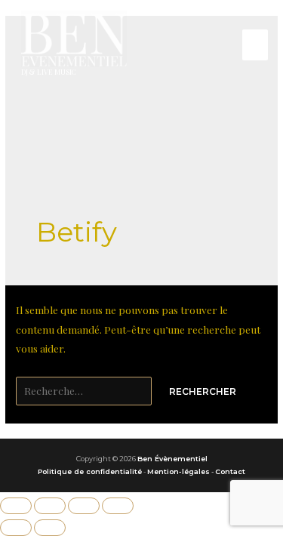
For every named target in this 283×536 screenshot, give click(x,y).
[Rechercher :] (85, 390)
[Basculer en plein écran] (50, 505)
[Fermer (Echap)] (118, 505)
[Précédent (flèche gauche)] (16, 527)
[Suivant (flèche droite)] (50, 527)
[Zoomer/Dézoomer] (16, 505)
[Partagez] (84, 505)
